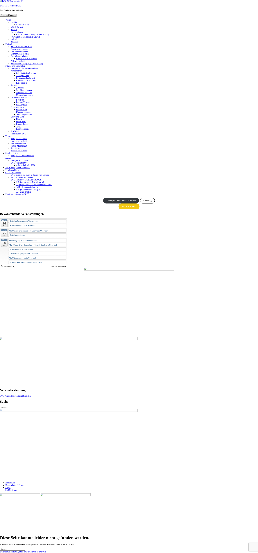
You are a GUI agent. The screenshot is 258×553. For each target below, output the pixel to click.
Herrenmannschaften (19, 51)
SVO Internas (11, 490)
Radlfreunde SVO (18, 134)
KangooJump (22, 124)
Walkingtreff (21, 104)
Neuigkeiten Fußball (19, 49)
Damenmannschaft (19, 141)
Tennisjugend (16, 148)
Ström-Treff (21, 121)
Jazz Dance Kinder (24, 92)
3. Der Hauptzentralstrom (27, 187)
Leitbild (14, 22)
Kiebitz (14, 29)
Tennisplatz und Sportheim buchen (121, 200)
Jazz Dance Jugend (24, 90)
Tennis (8, 136)
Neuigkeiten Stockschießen (22, 155)
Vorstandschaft (22, 25)
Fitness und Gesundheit (15, 66)
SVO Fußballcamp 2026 (21, 46)
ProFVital (15, 131)
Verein (8, 20)
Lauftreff (20, 100)
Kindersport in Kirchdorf (26, 58)
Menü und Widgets (8, 15)
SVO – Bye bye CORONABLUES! (26, 180)
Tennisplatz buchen (19, 151)
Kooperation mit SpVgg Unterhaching (32, 34)
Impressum (10, 483)
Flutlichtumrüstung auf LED (17, 194)
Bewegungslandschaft (25, 78)
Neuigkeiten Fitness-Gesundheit (24, 68)
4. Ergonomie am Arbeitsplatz (28, 189)
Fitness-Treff (21, 109)
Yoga (18, 126)
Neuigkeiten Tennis (19, 138)
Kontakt (14, 42)
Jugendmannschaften (19, 56)
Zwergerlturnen (22, 75)
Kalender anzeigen (58, 266)
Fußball (8, 44)
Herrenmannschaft (18, 143)
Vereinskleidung (12, 170)
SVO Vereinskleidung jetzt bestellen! (15, 396)
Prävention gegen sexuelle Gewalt (25, 37)
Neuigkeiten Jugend (19, 160)
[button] (7, 266)
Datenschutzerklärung (14, 485)
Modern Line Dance (24, 95)
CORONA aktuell (13, 172)
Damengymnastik (23, 112)
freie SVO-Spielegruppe (26, 73)
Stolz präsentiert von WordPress (32, 552)
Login (7, 487)
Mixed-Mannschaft (19, 146)
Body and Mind (17, 117)
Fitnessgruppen (17, 107)
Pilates (19, 119)
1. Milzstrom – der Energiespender (30, 182)
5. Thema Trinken (23, 192)
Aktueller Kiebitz (129, 206)
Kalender (15, 39)
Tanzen (14, 85)
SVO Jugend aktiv (18, 163)
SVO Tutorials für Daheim (22, 177)
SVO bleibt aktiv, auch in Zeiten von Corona (30, 175)
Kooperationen (17, 32)
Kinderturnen (16, 71)
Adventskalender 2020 (25, 165)
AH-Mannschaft (18, 61)
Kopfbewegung (22, 129)
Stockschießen (11, 153)
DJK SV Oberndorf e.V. (10, 6)
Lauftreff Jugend (23, 102)
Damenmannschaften (20, 54)
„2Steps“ (20, 88)
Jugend (8, 158)
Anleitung (147, 200)
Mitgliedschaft (17, 27)
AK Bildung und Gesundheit (17, 167)
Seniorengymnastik (24, 114)
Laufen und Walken (19, 97)
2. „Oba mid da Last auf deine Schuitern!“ (34, 184)
